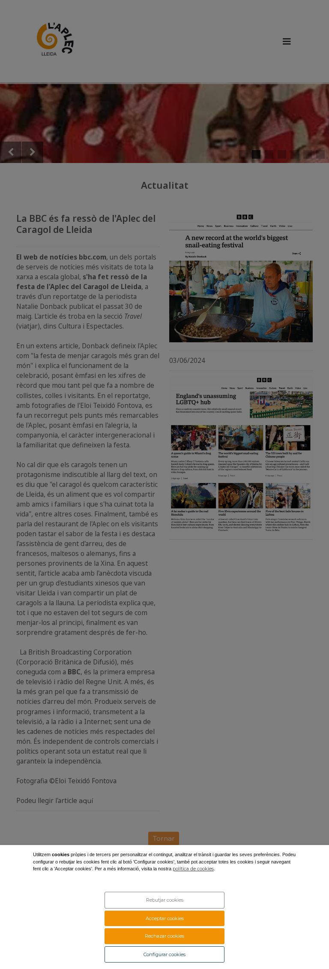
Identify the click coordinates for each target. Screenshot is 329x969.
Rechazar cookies (164, 936)
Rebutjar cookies (164, 900)
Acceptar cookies (165, 918)
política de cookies (193, 869)
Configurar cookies (164, 954)
